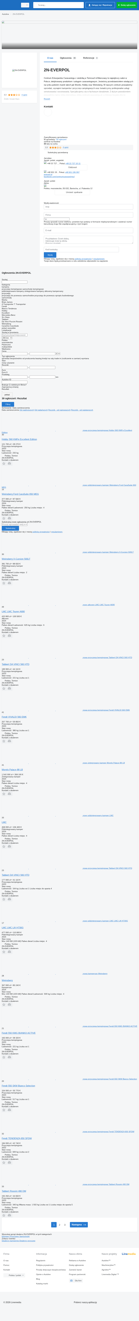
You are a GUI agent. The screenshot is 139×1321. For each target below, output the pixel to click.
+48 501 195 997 (72, 172)
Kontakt (6, 1270)
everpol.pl (48, 174)
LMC (4, 822)
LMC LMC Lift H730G (12, 927)
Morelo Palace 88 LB (12, 769)
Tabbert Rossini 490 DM (14, 1191)
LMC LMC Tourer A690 (13, 611)
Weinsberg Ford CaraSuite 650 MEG (20, 494)
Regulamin (40, 1260)
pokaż (7, 395)
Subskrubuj (10, 528)
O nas (6, 1260)
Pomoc (6, 1265)
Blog (38, 1279)
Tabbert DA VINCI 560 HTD (15, 664)
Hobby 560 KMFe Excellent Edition (19, 439)
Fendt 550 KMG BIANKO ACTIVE (19, 1033)
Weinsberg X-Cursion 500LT (16, 559)
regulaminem (99, 259)
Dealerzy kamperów (10, 1241)
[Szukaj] (36, 5)
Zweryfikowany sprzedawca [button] (56, 137)
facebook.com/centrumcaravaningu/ (59, 176)
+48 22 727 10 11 (72, 163)
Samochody (24, 1236)
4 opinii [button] (24, 95)
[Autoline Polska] (10, 5)
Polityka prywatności (44, 1265)
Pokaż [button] (62, 163)
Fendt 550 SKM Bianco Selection (18, 1085)
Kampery (6, 1236)
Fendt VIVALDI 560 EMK (14, 717)
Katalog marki (42, 1283)
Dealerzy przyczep (27, 1241)
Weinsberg (7, 980)
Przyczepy (14, 1236)
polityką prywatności (83, 259)
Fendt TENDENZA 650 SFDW (17, 1138)
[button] (58, 152)
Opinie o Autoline (43, 1274)
